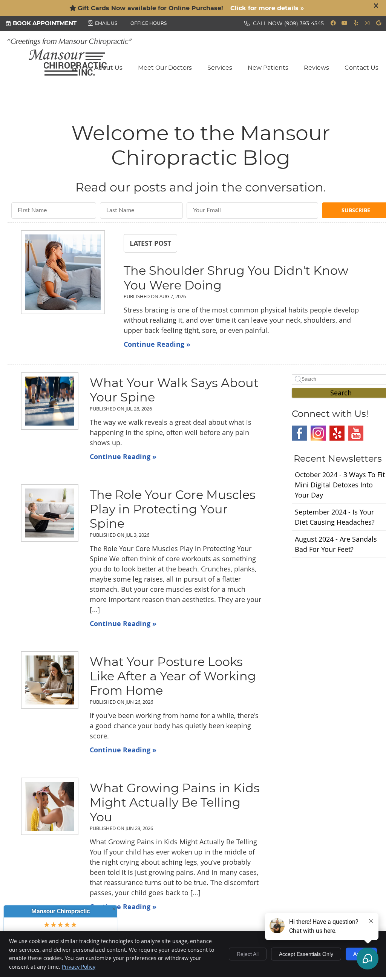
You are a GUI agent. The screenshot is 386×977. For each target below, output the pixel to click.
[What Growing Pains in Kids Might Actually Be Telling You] (49, 806)
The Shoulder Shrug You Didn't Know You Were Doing (236, 278)
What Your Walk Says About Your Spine (174, 390)
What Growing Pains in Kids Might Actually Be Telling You (175, 803)
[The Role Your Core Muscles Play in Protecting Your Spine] (49, 513)
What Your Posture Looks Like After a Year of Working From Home (173, 676)
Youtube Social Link (355, 433)
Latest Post (150, 243)
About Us (108, 68)
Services (219, 68)
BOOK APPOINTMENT (45, 23)
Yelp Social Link (337, 433)
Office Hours (148, 23)
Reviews (316, 68)
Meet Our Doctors (165, 68)
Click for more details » (267, 8)
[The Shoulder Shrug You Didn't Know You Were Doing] (63, 273)
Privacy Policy (78, 966)
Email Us (106, 23)
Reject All (248, 954)
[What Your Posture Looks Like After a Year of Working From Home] (49, 680)
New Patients (268, 68)
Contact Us (361, 68)
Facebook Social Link (299, 433)
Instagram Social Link (318, 433)
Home (75, 67)
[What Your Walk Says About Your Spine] (49, 401)
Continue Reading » (157, 344)
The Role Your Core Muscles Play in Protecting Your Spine (173, 509)
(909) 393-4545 (304, 23)
